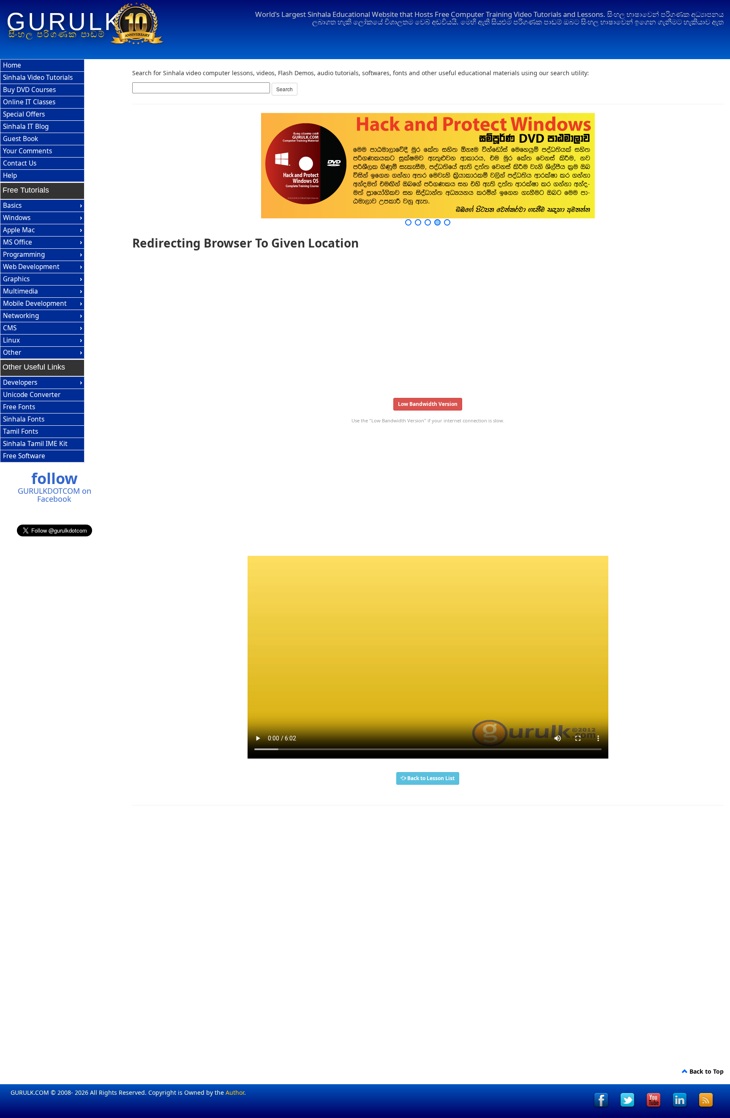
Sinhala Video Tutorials (38, 77)
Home (12, 65)
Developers (20, 382)
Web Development (31, 266)
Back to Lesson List (430, 778)
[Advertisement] (385, 321)
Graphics (16, 279)
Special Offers (24, 114)
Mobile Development (35, 303)
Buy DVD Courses (29, 89)
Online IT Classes (29, 102)
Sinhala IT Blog (26, 126)
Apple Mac (19, 230)
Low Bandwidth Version (428, 404)
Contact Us (19, 163)
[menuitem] (42, 66)
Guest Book (20, 138)
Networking (21, 315)
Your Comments (27, 151)
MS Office (17, 242)
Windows (16, 217)
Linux (11, 340)
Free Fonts (19, 407)
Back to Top (706, 1071)
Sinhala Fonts (23, 419)
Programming (24, 254)
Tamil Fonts (20, 431)
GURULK (64, 21)
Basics (12, 205)
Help (10, 175)
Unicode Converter (31, 394)
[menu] (42, 120)
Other (12, 352)
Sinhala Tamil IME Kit (35, 443)
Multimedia (20, 291)
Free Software (24, 456)
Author (235, 1092)
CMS (9, 328)
